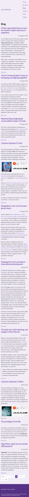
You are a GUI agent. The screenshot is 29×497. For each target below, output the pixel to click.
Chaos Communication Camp (10, 88)
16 (3, 479)
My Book (25, 5)
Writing (25, 17)
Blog (24, 8)
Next (6, 479)
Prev (3, 476)
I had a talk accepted (13, 108)
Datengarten (4, 272)
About (24, 2)
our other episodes (18, 178)
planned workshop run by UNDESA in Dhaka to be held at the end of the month (14, 247)
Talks (24, 14)
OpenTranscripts (5, 176)
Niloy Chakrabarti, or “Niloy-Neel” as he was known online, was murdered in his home (14, 216)
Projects (25, 11)
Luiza (2, 395)
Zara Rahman (6, 9)
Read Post (3, 72)
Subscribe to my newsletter (8, 489)
